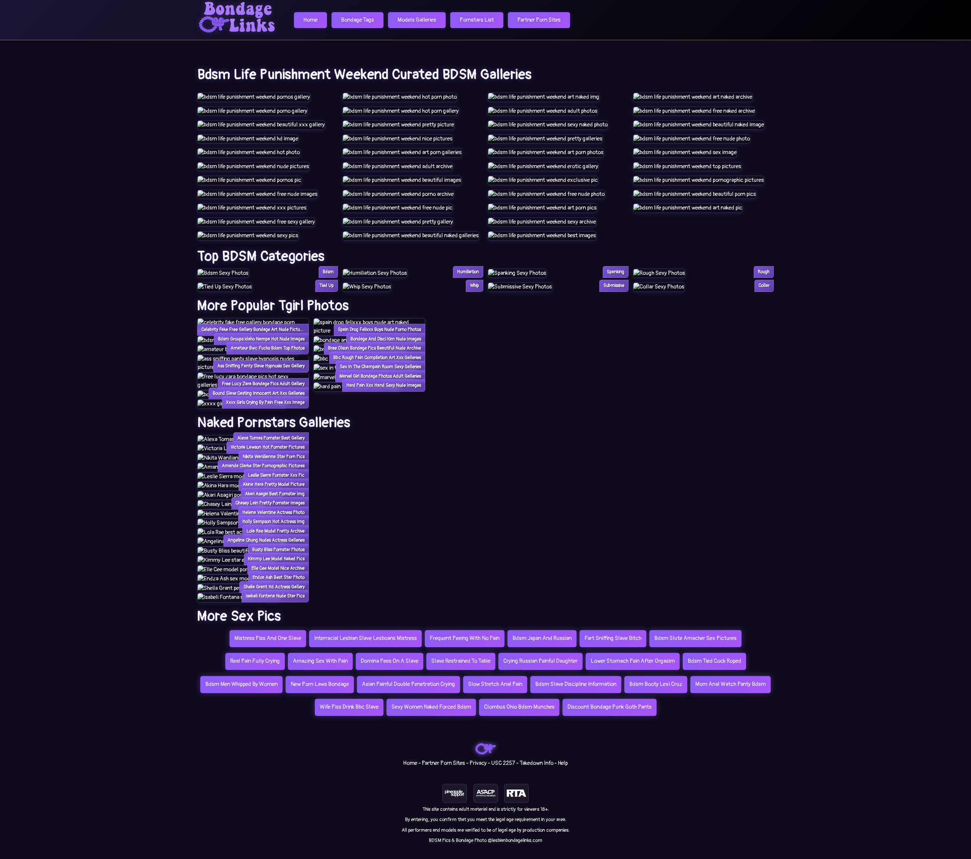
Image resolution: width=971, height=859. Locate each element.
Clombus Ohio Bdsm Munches (519, 707)
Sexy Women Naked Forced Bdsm (431, 707)
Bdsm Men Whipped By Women (241, 684)
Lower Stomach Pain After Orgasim (633, 661)
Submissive (613, 285)
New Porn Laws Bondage (320, 684)
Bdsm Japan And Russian (542, 638)
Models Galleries (417, 20)
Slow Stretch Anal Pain (495, 684)
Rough (764, 272)
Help (563, 763)
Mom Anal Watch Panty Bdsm (730, 684)
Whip (474, 285)
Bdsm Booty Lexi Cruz (655, 684)
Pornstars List (477, 20)
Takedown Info (536, 763)
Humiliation (468, 272)
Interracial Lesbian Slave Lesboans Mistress (365, 638)
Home (310, 20)
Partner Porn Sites (539, 20)
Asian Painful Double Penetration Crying (408, 684)
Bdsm (328, 272)
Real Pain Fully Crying (255, 661)
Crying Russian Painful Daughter (540, 661)
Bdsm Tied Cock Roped (714, 661)
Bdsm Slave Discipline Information (575, 684)
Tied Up (326, 285)
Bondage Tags (357, 20)
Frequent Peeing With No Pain (465, 638)
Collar (764, 285)
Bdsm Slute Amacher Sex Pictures (695, 638)
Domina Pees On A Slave (389, 661)
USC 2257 (503, 763)
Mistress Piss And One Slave (267, 638)
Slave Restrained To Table (460, 661)
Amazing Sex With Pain (320, 661)
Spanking (615, 272)
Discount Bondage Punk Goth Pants (609, 707)
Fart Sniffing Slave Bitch (612, 638)
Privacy (478, 763)
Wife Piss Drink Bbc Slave (349, 707)
